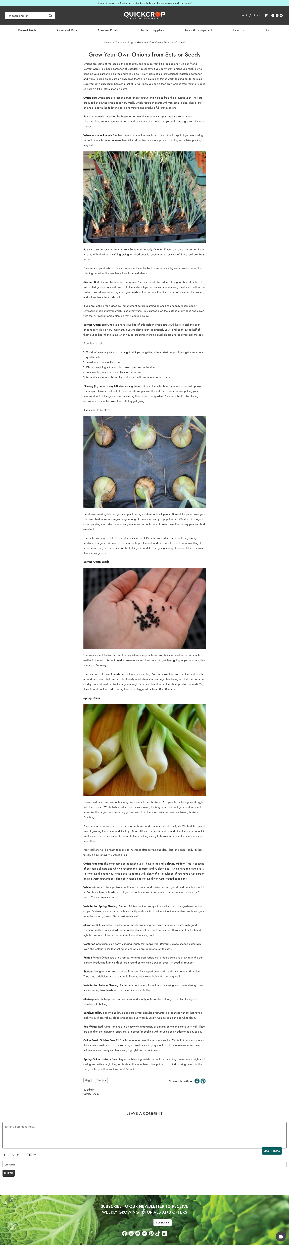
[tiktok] (157, 1233)
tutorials (101, 1080)
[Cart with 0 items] (266, 15)
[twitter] (144, 1233)
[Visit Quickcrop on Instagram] (277, 16)
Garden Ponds (108, 30)
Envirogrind (90, 311)
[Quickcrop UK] (144, 15)
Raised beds (27, 30)
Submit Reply (272, 1151)
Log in (244, 15)
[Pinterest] (203, 1081)
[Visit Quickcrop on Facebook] (272, 16)
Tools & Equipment (198, 30)
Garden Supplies (151, 30)
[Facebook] (197, 1081)
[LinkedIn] (164, 1233)
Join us (256, 15)
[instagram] (131, 1233)
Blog (267, 30)
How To (238, 30)
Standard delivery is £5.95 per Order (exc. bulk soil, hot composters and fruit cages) (144, 3)
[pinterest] (151, 1233)
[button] (281, 1236)
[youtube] (137, 1233)
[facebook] (124, 1233)
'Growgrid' (196, 519)
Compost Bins (67, 30)
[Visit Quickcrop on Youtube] (281, 16)
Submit (8, 1173)
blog (87, 1080)
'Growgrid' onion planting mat (111, 316)
